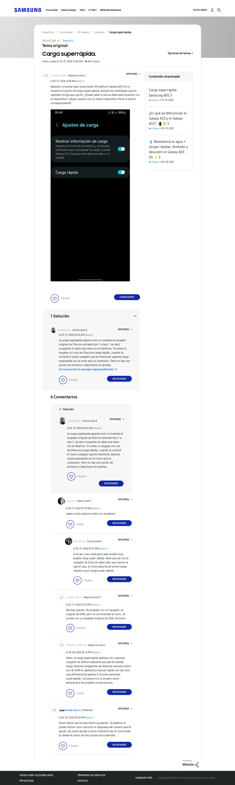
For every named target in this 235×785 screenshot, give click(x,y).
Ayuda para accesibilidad (36, 775)
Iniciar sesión (200, 9)
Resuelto (68, 40)
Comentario (127, 297)
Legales (82, 780)
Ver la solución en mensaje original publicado (86, 369)
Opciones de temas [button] (179, 53)
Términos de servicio (91, 775)
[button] (134, 74)
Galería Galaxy (68, 10)
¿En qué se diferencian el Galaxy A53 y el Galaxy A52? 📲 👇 (168, 118)
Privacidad (26, 780)
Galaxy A (80, 81)
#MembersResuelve (110, 10)
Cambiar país (143, 777)
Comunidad (51, 10)
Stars (82, 10)
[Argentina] (27, 9)
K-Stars (93, 10)
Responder (119, 378)
